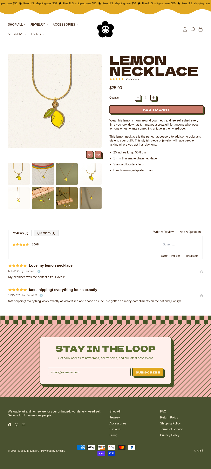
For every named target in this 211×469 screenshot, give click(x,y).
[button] (193, 29)
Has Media (192, 256)
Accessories (117, 423)
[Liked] (201, 271)
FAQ (163, 411)
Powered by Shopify (53, 450)
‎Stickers (115, 429)
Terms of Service (171, 429)
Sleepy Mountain (28, 450)
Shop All (114, 411)
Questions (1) (46, 233)
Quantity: (114, 97)
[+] (153, 98)
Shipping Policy (170, 423)
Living (113, 435)
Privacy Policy (169, 435)
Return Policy (169, 417)
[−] (138, 98)
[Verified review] (39, 271)
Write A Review (163, 231)
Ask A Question (190, 231)
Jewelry (114, 417)
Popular (175, 256)
